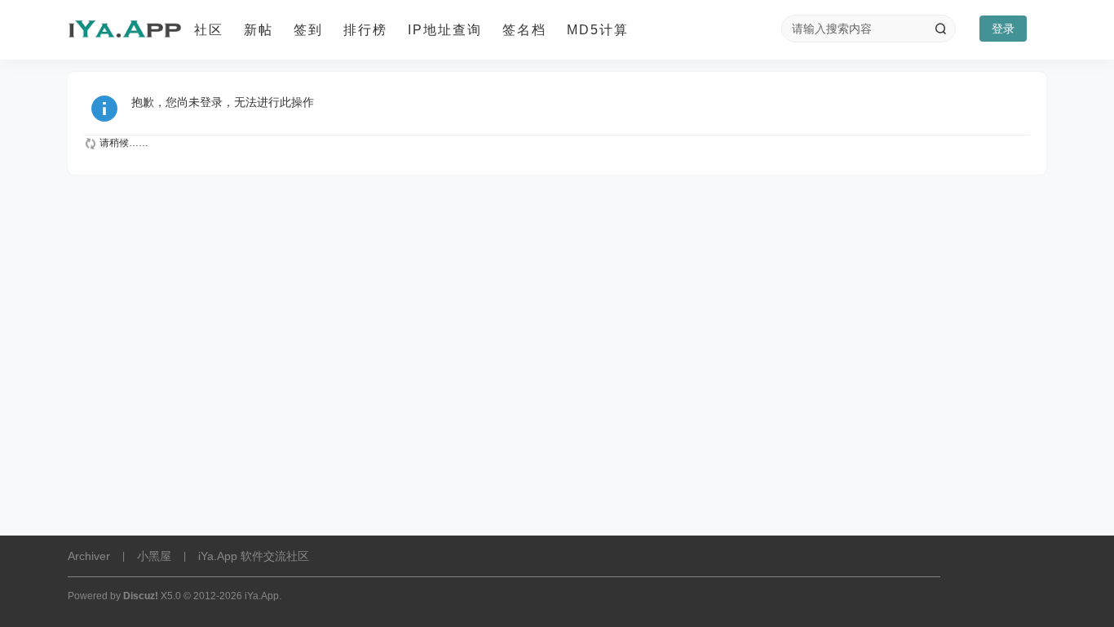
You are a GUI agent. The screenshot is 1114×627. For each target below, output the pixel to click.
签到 (308, 30)
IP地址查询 (445, 30)
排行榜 (365, 30)
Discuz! (140, 596)
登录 (1003, 28)
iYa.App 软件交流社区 (253, 556)
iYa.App (262, 596)
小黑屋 (154, 556)
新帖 (258, 30)
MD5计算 (598, 30)
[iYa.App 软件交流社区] (125, 30)
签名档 (524, 30)
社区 (208, 30)
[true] (940, 28)
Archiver (89, 556)
